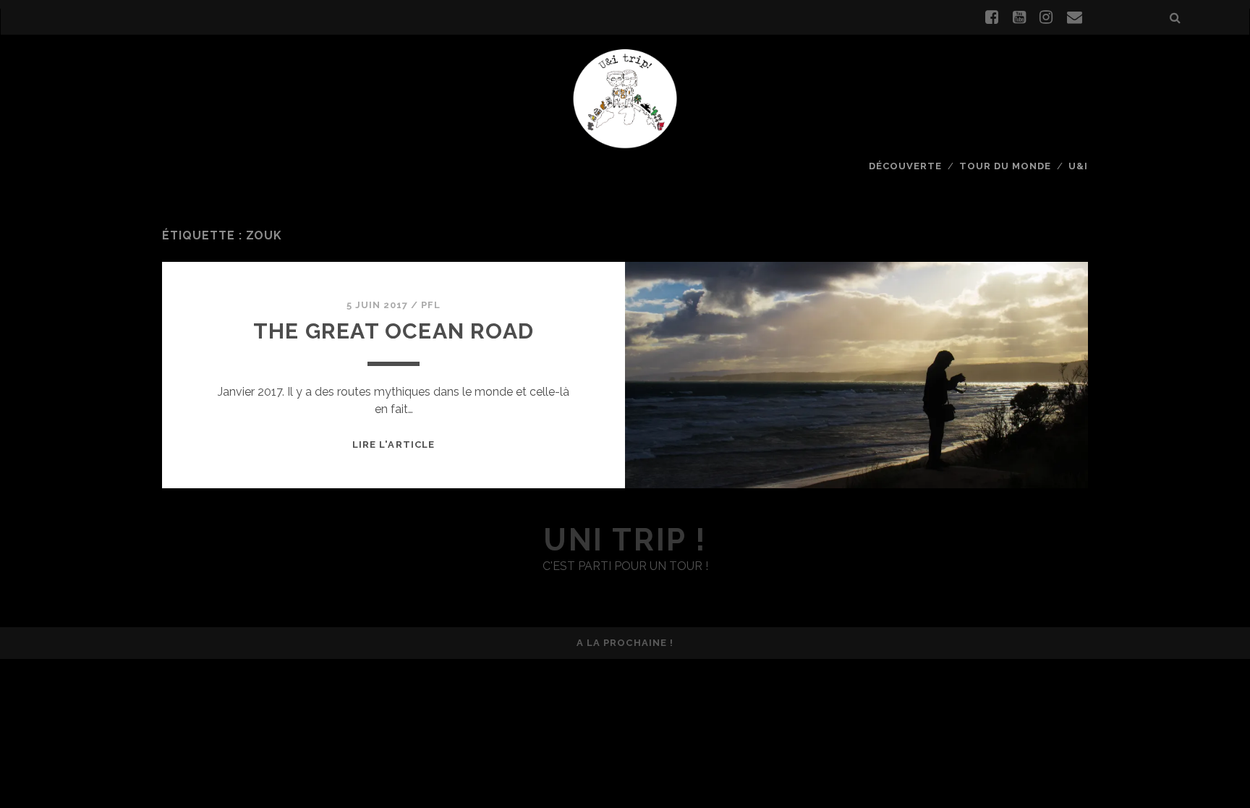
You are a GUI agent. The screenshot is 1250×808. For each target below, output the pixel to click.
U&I (1078, 166)
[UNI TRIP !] (625, 97)
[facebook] (991, 17)
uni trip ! (624, 540)
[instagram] (1046, 17)
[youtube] (1019, 17)
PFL (431, 304)
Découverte (905, 166)
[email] (1074, 17)
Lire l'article (393, 444)
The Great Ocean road (393, 331)
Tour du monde (1005, 166)
